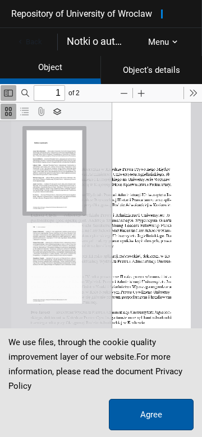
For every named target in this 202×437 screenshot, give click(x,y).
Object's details (151, 70)
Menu (158, 42)
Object (50, 67)
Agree (151, 415)
